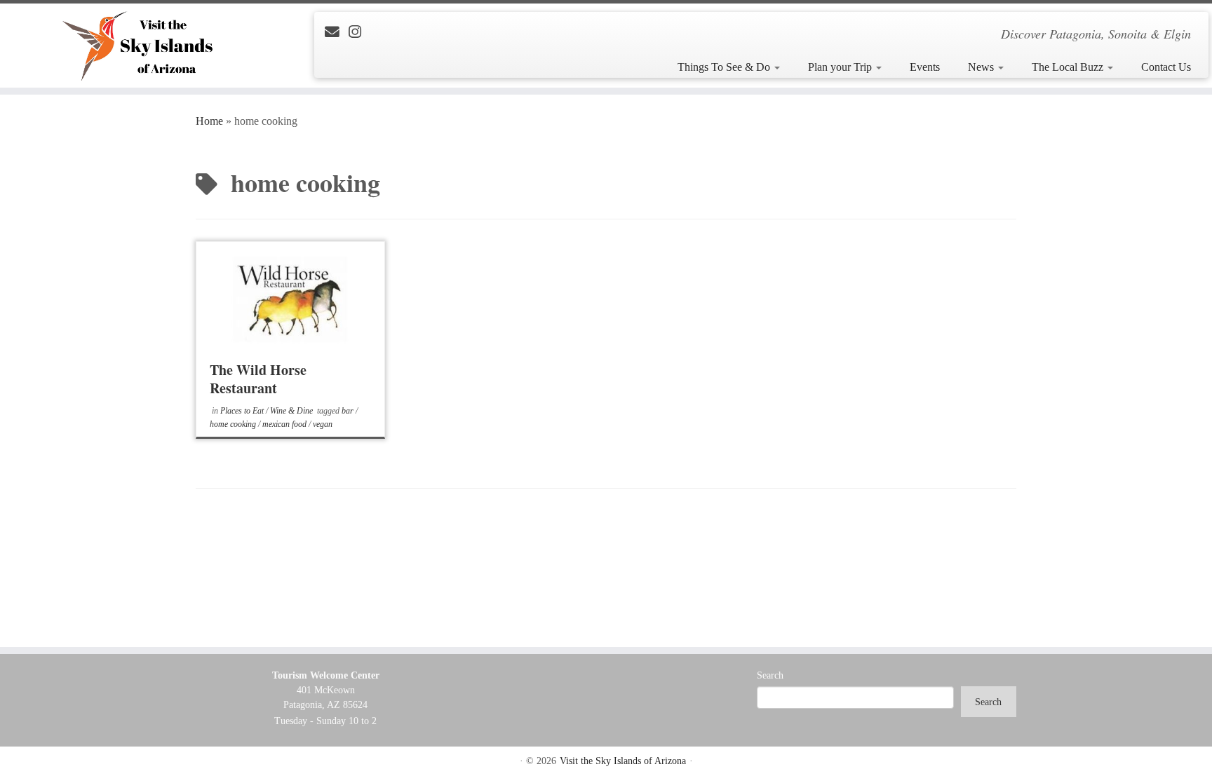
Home (209, 121)
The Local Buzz (1069, 67)
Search (770, 675)
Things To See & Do (725, 67)
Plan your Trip (841, 67)
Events (925, 67)
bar (349, 411)
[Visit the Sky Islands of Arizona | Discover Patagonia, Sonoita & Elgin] (140, 46)
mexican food (285, 424)
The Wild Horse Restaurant (258, 379)
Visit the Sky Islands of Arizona (623, 761)
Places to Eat (243, 411)
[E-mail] (337, 32)
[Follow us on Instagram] (359, 32)
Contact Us (1166, 67)
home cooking (234, 424)
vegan (322, 424)
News (982, 67)
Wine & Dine (292, 411)
